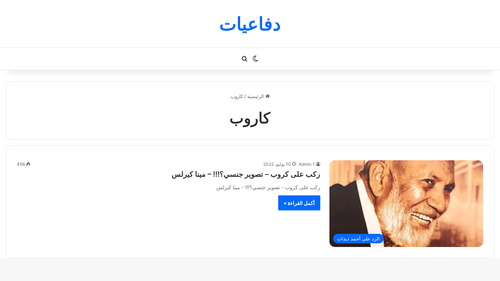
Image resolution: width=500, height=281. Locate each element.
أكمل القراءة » (299, 203)
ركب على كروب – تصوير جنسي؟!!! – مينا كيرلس (246, 174)
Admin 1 (307, 164)
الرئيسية (256, 96)
